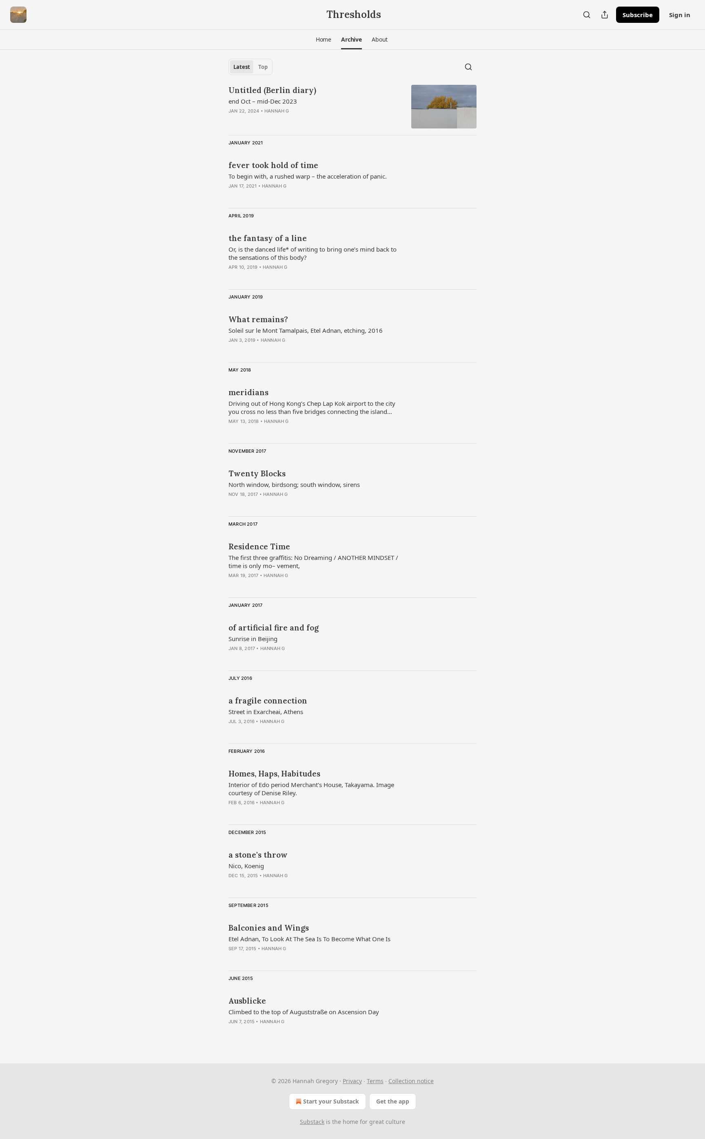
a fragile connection (267, 701)
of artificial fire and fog (273, 628)
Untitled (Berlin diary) (272, 90)
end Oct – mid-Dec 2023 (262, 101)
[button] (323, 39)
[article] (352, 107)
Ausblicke (247, 1001)
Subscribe (638, 15)
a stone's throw (258, 855)
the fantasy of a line (267, 238)
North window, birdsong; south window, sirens (294, 484)
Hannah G (276, 111)
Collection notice (411, 1081)
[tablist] (250, 67)
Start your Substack (331, 1101)
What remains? (258, 319)
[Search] (587, 15)
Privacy (352, 1081)
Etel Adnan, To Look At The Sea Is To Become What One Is (309, 939)
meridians (248, 392)
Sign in (679, 15)
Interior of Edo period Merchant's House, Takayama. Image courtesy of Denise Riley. (311, 789)
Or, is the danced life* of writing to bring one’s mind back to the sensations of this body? (312, 253)
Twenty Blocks (257, 473)
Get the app (392, 1101)
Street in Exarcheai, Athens (265, 712)
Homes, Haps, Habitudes (274, 774)
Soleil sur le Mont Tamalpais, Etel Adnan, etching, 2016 (305, 330)
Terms (375, 1081)
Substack (312, 1122)
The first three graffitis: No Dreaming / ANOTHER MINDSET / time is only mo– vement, (313, 561)
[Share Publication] (604, 15)
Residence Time (259, 546)
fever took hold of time (273, 165)
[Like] (233, 196)
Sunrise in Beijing (252, 639)
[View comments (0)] (291, 121)
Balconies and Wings (268, 928)
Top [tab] (263, 67)
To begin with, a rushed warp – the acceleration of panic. (307, 176)
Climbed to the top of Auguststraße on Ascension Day (303, 1012)
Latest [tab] (241, 67)
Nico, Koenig (246, 866)
